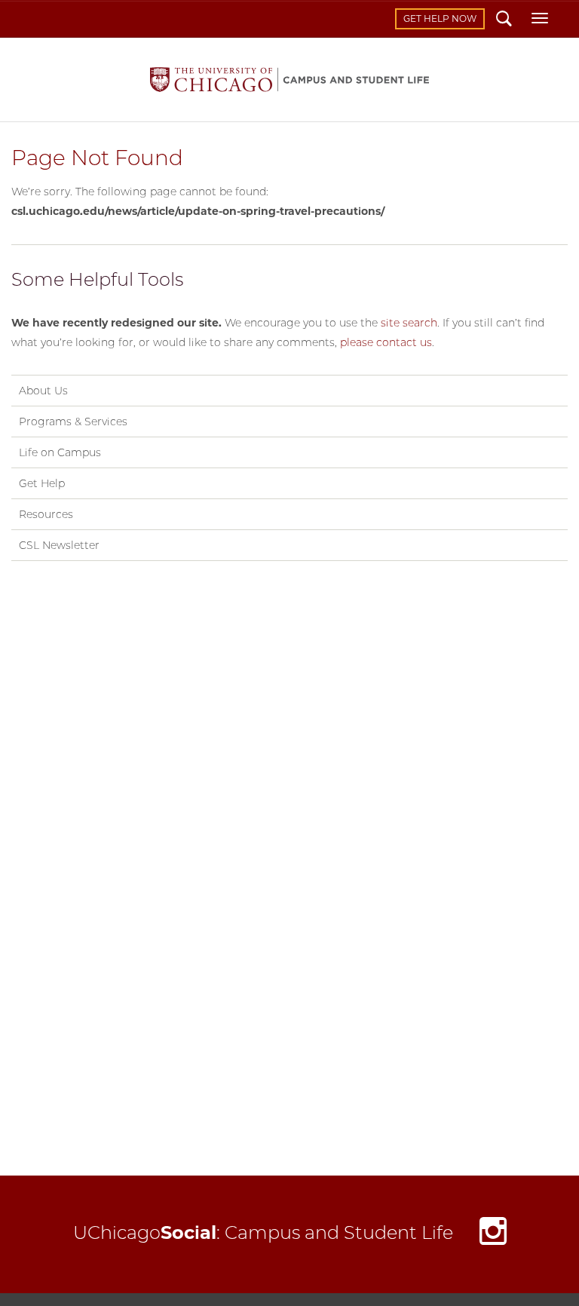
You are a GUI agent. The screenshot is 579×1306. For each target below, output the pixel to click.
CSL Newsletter (59, 545)
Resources (46, 514)
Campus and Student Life (289, 79)
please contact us (386, 342)
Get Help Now (439, 18)
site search (409, 323)
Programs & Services (73, 421)
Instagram (493, 1234)
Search (504, 20)
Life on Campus (60, 452)
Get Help (42, 483)
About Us (43, 390)
